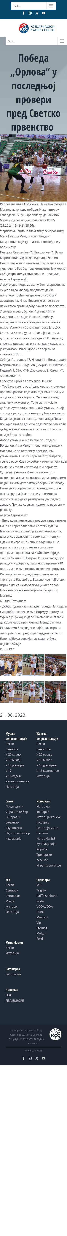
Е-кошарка (13, 974)
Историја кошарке (43, 809)
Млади (10, 901)
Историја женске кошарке (48, 819)
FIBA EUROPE (15, 1001)
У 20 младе (44, 754)
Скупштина (14, 828)
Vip (38, 923)
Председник (14, 806)
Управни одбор (17, 812)
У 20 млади (13, 754)
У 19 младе (44, 760)
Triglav (41, 890)
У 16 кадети (14, 776)
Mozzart (42, 917)
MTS (39, 885)
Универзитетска (17, 781)
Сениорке (43, 749)
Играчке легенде (48, 865)
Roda (40, 901)
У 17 (9, 771)
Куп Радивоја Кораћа (45, 846)
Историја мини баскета (47, 830)
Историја (12, 787)
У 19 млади (13, 760)
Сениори (12, 749)
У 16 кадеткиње (47, 771)
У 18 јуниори (15, 765)
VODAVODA (44, 907)
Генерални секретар (13, 819)
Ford (39, 939)
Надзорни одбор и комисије (18, 836)
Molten (41, 933)
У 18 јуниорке (46, 765)
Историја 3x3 (45, 839)
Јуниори (11, 907)
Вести (10, 744)
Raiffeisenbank (46, 896)
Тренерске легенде (44, 857)
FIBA (9, 995)
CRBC (40, 912)
